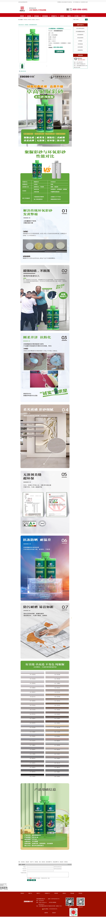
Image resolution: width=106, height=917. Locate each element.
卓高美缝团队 (45, 16)
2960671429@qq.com (81, 63)
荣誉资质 (56, 893)
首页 (23, 24)
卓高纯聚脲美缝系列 (33, 24)
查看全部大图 (23, 71)
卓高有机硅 (80, 44)
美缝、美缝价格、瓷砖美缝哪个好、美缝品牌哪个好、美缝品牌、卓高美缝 (53, 861)
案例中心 (38, 893)
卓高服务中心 (54, 16)
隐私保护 (54, 912)
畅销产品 (30, 893)
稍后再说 (1, 886)
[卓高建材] (22, 11)
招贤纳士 (64, 893)
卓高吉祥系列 (80, 37)
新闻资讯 (62, 16)
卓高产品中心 (80, 24)
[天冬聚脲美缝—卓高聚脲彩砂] (22, 68)
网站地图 (72, 893)
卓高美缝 (29, 16)
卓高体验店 (36, 16)
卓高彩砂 (80, 40)
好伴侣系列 (80, 47)
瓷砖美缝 (23, 861)
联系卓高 (83, 16)
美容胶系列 (80, 50)
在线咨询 (3, 888)
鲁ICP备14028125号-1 (55, 898)
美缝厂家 (32, 861)
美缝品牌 (27, 861)
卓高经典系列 (80, 34)
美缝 (19, 861)
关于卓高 (76, 16)
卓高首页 (22, 16)
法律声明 (46, 912)
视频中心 (69, 16)
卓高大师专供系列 (80, 28)
